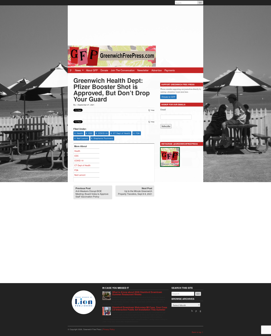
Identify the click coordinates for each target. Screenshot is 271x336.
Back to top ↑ (197, 332)
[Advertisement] (135, 25)
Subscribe (166, 126)
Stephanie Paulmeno (103, 138)
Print (152, 110)
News (78, 70)
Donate (104, 70)
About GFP (92, 70)
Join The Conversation (123, 70)
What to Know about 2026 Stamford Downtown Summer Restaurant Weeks (137, 293)
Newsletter (143, 70)
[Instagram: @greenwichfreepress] (170, 156)
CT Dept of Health (121, 133)
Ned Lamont (82, 138)
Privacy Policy (109, 329)
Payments (169, 70)
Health (80, 133)
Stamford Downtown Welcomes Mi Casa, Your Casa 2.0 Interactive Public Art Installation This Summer (139, 308)
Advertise (156, 70)
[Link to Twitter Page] (192, 311)
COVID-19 (103, 133)
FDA (138, 133)
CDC (90, 133)
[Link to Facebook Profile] (196, 311)
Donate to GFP (168, 96)
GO (200, 2)
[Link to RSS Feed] (200, 311)
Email (163, 109)
